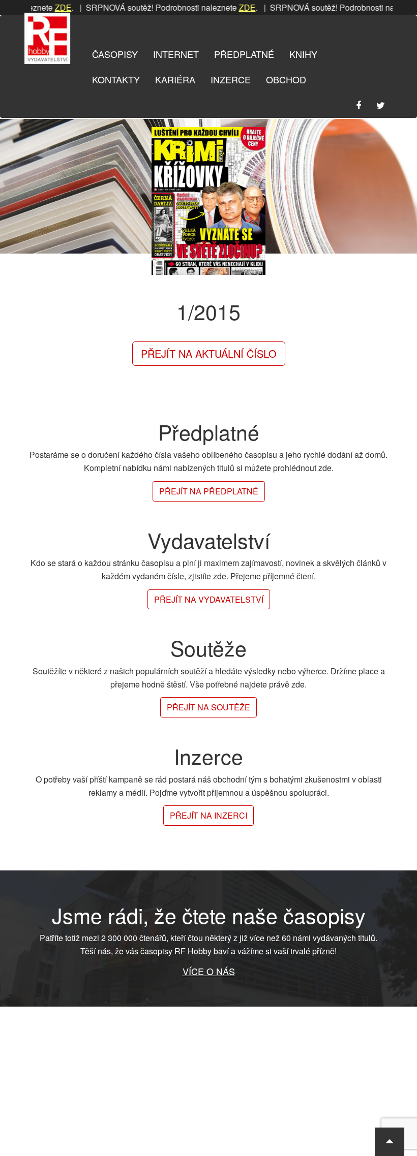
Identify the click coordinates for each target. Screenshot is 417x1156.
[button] (389, 1142)
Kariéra (175, 79)
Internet (176, 53)
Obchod (286, 79)
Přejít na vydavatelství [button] (208, 599)
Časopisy (115, 53)
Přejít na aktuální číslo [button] (209, 353)
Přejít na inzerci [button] (208, 815)
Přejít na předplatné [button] (208, 491)
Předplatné (244, 53)
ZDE (47, 7)
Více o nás (209, 971)
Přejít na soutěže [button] (208, 707)
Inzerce (231, 79)
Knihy (303, 53)
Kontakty (116, 79)
